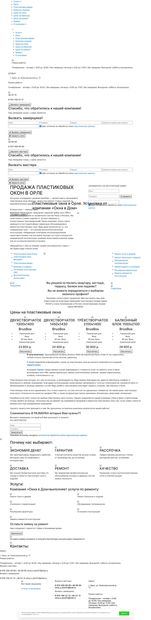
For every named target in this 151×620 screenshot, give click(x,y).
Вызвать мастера (19, 151)
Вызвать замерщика (20, 104)
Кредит (17, 21)
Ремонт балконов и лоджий (127, 257)
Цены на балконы (22, 15)
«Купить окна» (34, 365)
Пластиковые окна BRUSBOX (22, 258)
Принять (124, 613)
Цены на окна (20, 13)
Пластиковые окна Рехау (25, 254)
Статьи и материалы (31, 588)
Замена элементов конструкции (123, 274)
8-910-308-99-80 (16, 146)
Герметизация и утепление (127, 266)
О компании (19, 24)
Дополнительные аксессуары (21, 276)
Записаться (16, 432)
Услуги (17, 1)
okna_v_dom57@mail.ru (37, 570)
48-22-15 (12, 95)
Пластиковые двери (23, 7)
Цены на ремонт (21, 18)
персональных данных (84, 126)
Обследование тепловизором (121, 261)
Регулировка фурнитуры (125, 270)
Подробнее (15, 285)
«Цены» (40, 369)
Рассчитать (25, 351)
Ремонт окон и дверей (124, 254)
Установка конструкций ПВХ (25, 270)
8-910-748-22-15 (15, 99)
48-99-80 (12, 142)
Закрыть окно (17, 136)
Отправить (126, 196)
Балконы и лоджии (22, 266)
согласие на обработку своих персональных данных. (63, 435)
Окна (16, 4)
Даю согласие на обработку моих (68, 126)
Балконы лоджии (22, 10)
